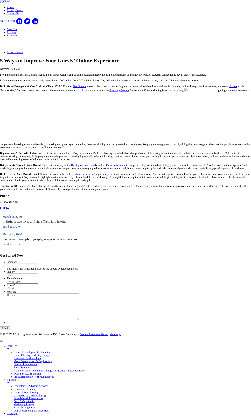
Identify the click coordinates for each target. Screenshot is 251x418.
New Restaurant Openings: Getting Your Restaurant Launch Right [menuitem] (49, 370)
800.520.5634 (7, 21)
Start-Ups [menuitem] (12, 347)
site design (115, 334)
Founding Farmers (119, 90)
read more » (11, 226)
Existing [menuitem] (11, 381)
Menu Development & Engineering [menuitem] (33, 361)
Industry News (15, 10)
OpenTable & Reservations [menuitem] (28, 398)
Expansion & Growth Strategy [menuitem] (30, 395)
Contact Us (13, 13)
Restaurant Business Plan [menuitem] (27, 358)
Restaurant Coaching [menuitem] (25, 389)
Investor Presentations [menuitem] (25, 364)
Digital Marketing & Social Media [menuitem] (32, 410)
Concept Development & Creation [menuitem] (32, 352)
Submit (4, 328)
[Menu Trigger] (1, 341)
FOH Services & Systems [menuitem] (27, 373)
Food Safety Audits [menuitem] (24, 401)
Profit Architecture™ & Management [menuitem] (34, 376)
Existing (11, 32)
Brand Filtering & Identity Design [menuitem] (32, 355)
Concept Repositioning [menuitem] (26, 392)
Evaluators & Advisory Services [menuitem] (31, 385)
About (10, 7)
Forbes (233, 86)
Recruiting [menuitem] (12, 413)
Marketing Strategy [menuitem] (24, 404)
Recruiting (12, 35)
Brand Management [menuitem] (24, 407)
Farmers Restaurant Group (120, 165)
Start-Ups (12, 29)
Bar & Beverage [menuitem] (22, 367)
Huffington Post (79, 165)
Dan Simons (79, 86)
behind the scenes (83, 174)
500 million (66, 80)
